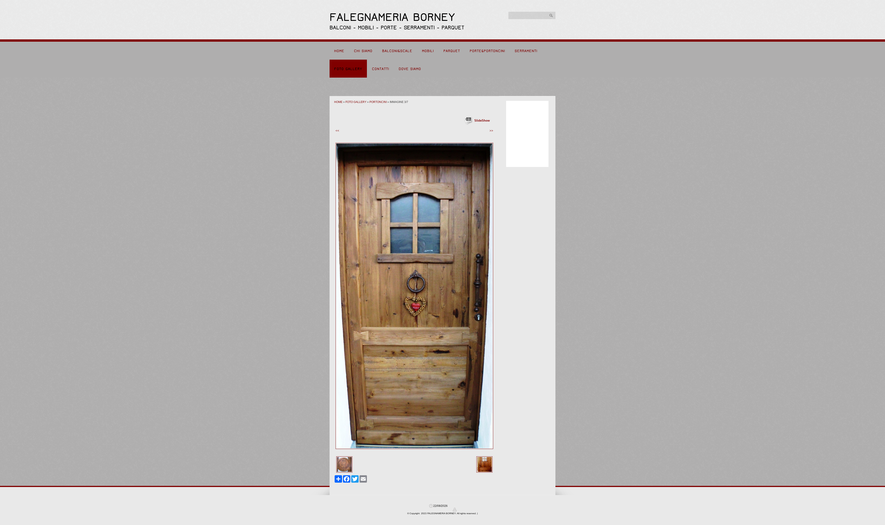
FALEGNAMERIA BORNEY (392, 17)
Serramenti (526, 51)
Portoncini (378, 102)
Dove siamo (410, 69)
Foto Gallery (348, 69)
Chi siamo (363, 51)
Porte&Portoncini (487, 51)
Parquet (451, 51)
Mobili (428, 51)
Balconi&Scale (397, 51)
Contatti (380, 69)
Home (339, 51)
